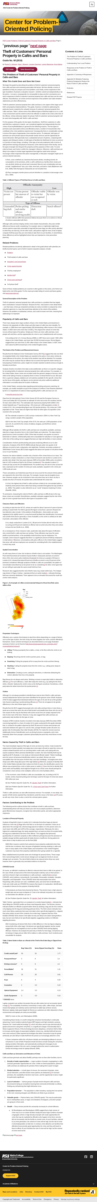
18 (55, 795)
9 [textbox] (21, 980)
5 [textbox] (21, 959)
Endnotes (70, 88)
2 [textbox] (21, 985)
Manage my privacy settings (70, 1199)
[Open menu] (92, 4)
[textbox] (11, 948)
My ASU (49, 1192)
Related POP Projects (74, 97)
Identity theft (11, 275)
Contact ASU (39, 1192)
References (71, 92)
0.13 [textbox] (58, 990)
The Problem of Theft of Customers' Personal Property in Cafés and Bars (79, 58)
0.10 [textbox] (58, 995)
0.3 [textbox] (36, 985)
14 (37, 702)
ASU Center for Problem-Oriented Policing (16, 8)
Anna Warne (58, 64)
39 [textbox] (22, 969)
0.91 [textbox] (58, 974)
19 (17, 824)
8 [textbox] (35, 959)
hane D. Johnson (11, 64)
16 (39, 762)
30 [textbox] (22, 953)
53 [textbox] (36, 953)
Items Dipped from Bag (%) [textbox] (44, 948)
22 (9, 1005)
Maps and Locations (10, 1192)
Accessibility (26, 1199)
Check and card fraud (14, 280)
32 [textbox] (22, 974)
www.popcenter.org (12, 293)
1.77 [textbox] (58, 953)
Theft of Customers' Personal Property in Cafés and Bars (37, 41)
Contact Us (6, 1170)
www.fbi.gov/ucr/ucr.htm (15, 394)
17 (42, 766)
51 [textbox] (36, 969)
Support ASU (10, 1175)
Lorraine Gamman (35, 64)
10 (44, 565)
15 (61, 710)
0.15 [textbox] (58, 985)
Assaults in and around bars (16, 262)
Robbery (10, 252)
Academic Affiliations (10, 1184)
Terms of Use (37, 1199)
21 (50, 902)
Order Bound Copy (27, 69)
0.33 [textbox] (58, 980)
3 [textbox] (35, 980)
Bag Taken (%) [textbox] (26, 948)
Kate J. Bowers (23, 64)
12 (9, 682)
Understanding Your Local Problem (78, 63)
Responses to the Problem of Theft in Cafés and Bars (79, 69)
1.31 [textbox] (58, 969)
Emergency (47, 1199)
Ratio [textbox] (59, 948)
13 (37, 686)
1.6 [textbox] (58, 959)
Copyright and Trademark (11, 1199)
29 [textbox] (36, 974)
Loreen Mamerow (47, 64)
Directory (28, 1192)
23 (30, 1024)
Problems (14, 41)
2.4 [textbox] (22, 990)
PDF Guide (10, 69)
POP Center (7, 41)
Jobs (21, 1192)
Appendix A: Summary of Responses (79, 74)
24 (51, 1072)
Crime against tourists (14, 266)
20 (50, 875)
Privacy (56, 1199)
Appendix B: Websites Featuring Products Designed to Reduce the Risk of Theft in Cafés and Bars (78, 81)
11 (46, 573)
